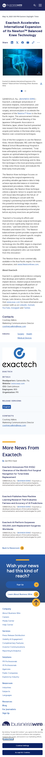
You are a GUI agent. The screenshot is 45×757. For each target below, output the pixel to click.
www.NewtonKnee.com (28, 264)
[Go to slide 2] (25, 91)
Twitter (27, 308)
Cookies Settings (22, 745)
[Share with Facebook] (22, 42)
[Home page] (12, 5)
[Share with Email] (28, 42)
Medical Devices (25, 338)
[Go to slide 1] (22, 91)
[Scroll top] (36, 602)
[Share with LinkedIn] (12, 42)
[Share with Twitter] (17, 42)
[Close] (42, 730)
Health (29, 334)
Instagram (15, 308)
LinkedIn (23, 305)
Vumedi (31, 305)
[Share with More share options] (38, 42)
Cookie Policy (8, 739)
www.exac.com (13, 302)
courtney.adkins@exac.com (14, 326)
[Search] (35, 5)
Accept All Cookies (22, 752)
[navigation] (40, 5)
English (6, 407)
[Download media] (41, 83)
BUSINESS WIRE (27, 99)
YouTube (6, 308)
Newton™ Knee (24, 113)
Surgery (21, 334)
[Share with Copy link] (33, 42)
